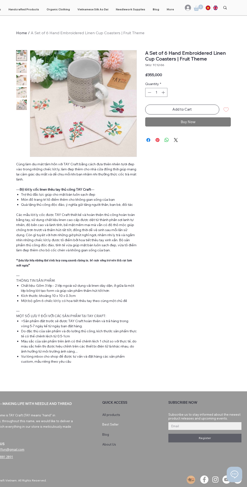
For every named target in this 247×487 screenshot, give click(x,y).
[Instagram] (215, 479)
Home (21, 32)
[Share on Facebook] (148, 140)
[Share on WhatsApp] (167, 140)
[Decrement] (149, 92)
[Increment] (164, 92)
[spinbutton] (156, 92)
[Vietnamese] (208, 8)
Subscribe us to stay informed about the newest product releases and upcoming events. (204, 416)
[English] (215, 8)
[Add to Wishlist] (226, 109)
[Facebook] (204, 479)
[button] (198, 8)
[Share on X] (176, 140)
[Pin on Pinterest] (157, 140)
